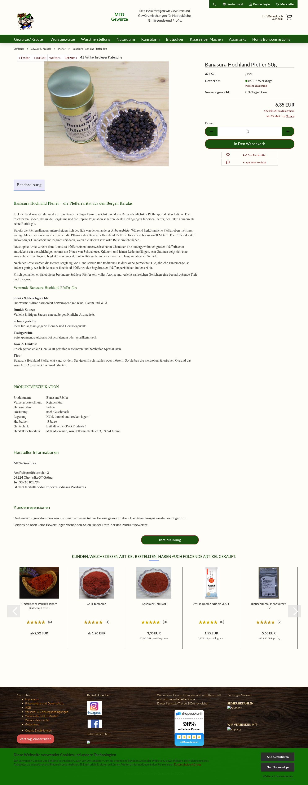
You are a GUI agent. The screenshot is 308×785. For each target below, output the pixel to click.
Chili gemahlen (96, 603)
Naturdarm (125, 39)
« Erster (24, 58)
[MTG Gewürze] (26, 21)
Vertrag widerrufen (35, 739)
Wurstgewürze (62, 39)
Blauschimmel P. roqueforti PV (268, 606)
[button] (13, 611)
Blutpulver (175, 39)
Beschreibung (29, 184)
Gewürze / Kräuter (29, 39)
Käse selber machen (206, 39)
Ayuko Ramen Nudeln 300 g (211, 603)
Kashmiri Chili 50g (154, 603)
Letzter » (71, 58)
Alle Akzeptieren (278, 757)
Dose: (209, 123)
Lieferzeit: (212, 81)
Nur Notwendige (278, 767)
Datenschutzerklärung (187, 764)
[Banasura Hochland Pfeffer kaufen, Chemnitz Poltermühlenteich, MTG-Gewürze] (106, 113)
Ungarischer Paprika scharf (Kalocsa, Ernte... (39, 606)
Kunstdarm (150, 39)
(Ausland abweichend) (256, 85)
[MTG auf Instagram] (94, 708)
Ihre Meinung (170, 540)
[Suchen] (214, 4)
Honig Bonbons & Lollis (271, 39)
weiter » (55, 58)
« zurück (39, 58)
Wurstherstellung (95, 39)
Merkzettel (286, 4)
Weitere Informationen (278, 776)
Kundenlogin (261, 4)
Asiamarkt (237, 39)
